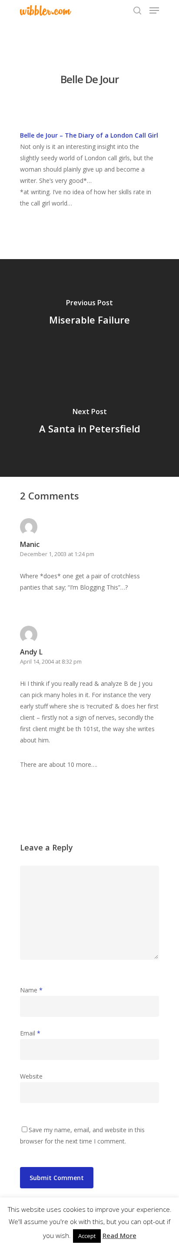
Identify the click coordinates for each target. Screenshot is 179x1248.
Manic (30, 544)
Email (30, 1033)
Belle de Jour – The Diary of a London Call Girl (89, 135)
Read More (119, 1235)
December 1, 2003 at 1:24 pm (57, 554)
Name (31, 990)
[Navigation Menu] (154, 10)
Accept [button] (87, 1236)
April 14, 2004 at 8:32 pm (51, 661)
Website (31, 1076)
